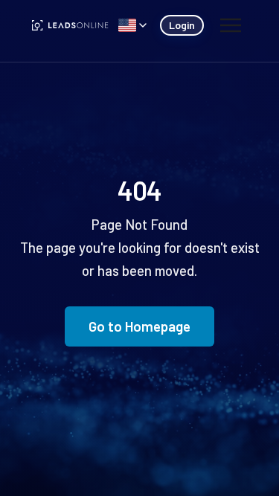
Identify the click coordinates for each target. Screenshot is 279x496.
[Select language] (132, 25)
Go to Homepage (139, 326)
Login (182, 25)
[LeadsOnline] (70, 25)
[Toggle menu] (230, 25)
